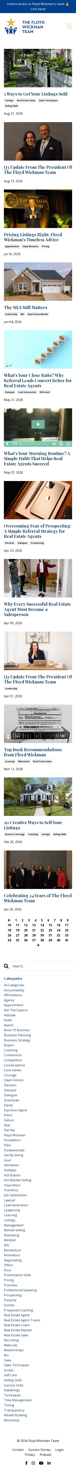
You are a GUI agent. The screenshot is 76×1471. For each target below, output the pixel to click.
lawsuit (9, 1200)
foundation (12, 1140)
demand (10, 1090)
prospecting (37, 543)
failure (9, 1120)
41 (66, 940)
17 (66, 925)
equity (8, 1105)
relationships (14, 1350)
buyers (9, 1045)
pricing (45, 246)
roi (6, 1355)
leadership (11, 314)
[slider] (34, 444)
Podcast (45, 1454)
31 (50, 935)
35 (17, 940)
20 (25, 930)
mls (22, 314)
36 (25, 940)
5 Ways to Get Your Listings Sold (35, 93)
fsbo (7, 1145)
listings (9, 100)
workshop (11, 1420)
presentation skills (17, 1275)
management (14, 1225)
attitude (10, 1015)
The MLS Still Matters (25, 307)
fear (7, 1125)
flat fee (9, 1130)
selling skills (11, 106)
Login (59, 1450)
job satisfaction (15, 1195)
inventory (11, 1190)
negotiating (13, 1260)
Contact (18, 1450)
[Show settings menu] (61, 444)
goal (7, 1160)
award (8, 1025)
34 (9, 940)
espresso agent (15, 1110)
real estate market (38, 314)
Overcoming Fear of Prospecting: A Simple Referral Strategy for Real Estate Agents (37, 531)
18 (9, 930)
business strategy (15, 834)
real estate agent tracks (22, 1320)
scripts (9, 1370)
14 (42, 925)
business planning (17, 1035)
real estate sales (26, 100)
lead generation (27, 392)
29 (34, 935)
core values (12, 1070)
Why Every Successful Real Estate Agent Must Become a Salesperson (37, 609)
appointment (12, 246)
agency (9, 1000)
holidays (10, 1170)
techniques (12, 1395)
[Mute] (53, 444)
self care (10, 1375)
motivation (24, 761)
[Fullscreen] (68, 444)
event (8, 1115)
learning (10, 761)
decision (9, 543)
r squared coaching (18, 1310)
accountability (14, 990)
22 (42, 930)
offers (8, 1265)
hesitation (11, 1165)
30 (42, 935)
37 (34, 940)
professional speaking (20, 1290)
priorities (10, 1285)
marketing (11, 1235)
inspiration (12, 1185)
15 (50, 925)
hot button (12, 1175)
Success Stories (39, 1450)
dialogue (10, 392)
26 (9, 935)
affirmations (13, 995)
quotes (9, 1305)
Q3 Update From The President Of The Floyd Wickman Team (38, 170)
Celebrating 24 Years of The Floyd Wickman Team (38, 898)
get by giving (13, 1155)
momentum (12, 1250)
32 (58, 935)
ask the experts (16, 1010)
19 (17, 930)
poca (7, 1270)
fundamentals (14, 1150)
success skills (13, 1385)
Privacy (30, 1454)
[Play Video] (7, 444)
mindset (10, 1240)
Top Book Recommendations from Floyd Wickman (33, 752)
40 (58, 940)
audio (8, 1020)
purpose (10, 1300)
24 (58, 930)
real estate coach (17, 1325)
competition (13, 1060)
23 (50, 930)
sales (7, 1360)
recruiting (11, 1340)
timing (9, 1405)
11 (17, 925)
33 (66, 935)
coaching (33, 834)
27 (17, 935)
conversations (14, 1065)
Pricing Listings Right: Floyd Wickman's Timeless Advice (33, 237)
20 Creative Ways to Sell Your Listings (33, 825)
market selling (14, 1230)
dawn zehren (14, 1080)
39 (50, 940)
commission (13, 1055)
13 (34, 925)
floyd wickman (30, 246)
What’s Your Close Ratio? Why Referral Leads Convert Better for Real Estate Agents (38, 380)
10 (9, 925)
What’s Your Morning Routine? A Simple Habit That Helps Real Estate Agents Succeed (37, 458)
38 (42, 940)
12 (25, 925)
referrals (45, 392)
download (11, 1100)
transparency (14, 1410)
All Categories (14, 985)
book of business (17, 1030)
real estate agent (17, 1315)
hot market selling (17, 1180)
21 (34, 930)
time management (18, 1400)
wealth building (15, 1415)
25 (66, 930)
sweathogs (12, 1390)
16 (58, 925)
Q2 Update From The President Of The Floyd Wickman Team (38, 679)
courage (10, 1075)
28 (25, 935)
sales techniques (48, 100)
